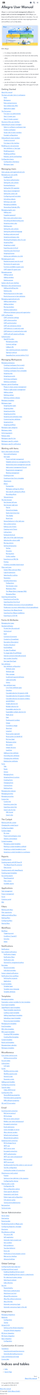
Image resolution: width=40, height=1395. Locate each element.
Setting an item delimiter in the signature (16, 1178)
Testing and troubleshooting (12, 1202)
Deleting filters (5, 918)
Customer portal (6, 899)
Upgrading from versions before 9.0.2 (17, 355)
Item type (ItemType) (10, 661)
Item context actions (10, 524)
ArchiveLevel (7, 631)
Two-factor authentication (11, 180)
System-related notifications (9, 973)
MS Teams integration (8, 1336)
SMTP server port (9, 1162)
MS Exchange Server (10, 1143)
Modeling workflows (9, 154)
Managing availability (10, 204)
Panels (5, 769)
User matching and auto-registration (17, 350)
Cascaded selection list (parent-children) (18, 696)
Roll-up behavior (9, 1245)
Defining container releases (12, 398)
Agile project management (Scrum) (16, 467)
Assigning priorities (9, 411)
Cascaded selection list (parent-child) (17, 693)
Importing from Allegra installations (14, 613)
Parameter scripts (9, 1079)
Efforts (6, 484)
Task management (6, 891)
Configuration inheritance (11, 161)
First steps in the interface (11, 143)
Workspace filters (11, 588)
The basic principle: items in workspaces (13, 95)
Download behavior (9, 185)
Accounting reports (7, 875)
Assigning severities (10, 414)
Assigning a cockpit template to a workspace (17, 852)
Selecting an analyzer (10, 1280)
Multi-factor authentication (12, 1290)
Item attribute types (10, 685)
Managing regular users (8, 210)
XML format (9, 812)
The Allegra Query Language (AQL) (16, 591)
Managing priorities (7, 793)
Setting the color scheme (11, 182)
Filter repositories (6, 912)
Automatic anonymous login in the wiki (15, 1307)
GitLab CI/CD (5, 1325)
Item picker (9, 745)
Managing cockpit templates (12, 844)
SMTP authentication (10, 1154)
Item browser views (11, 586)
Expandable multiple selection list (16, 712)
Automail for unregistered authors (14, 962)
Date (7, 717)
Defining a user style (10, 202)
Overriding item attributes (11, 755)
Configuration (8, 1320)
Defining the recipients (10, 978)
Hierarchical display (12, 510)
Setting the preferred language (13, 231)
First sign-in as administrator (12, 113)
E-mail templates (6, 984)
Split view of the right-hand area (13, 537)
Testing (6, 1322)
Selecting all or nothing (10, 575)
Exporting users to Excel (11, 248)
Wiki (2, 902)
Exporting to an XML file (11, 559)
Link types (7, 1066)
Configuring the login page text (10, 1266)
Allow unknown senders (10, 1132)
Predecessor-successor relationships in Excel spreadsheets (21, 607)
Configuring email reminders (12, 196)
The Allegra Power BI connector (13, 865)
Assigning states (8, 408)
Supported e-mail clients (11, 1194)
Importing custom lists (10, 807)
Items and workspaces (10, 454)
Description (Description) (11, 642)
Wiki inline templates (7, 1029)
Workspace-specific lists (8, 438)
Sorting (8, 548)
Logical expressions (9, 572)
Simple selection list (12, 703)
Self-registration (8, 1237)
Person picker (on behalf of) (14, 736)
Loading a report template (11, 1012)
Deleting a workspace (10, 381)
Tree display (9, 515)
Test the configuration (10, 1167)
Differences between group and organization (17, 312)
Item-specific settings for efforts (15, 491)
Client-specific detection (11, 1191)
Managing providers (12, 341)
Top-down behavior (9, 1248)
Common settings (11, 344)
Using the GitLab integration (12, 1330)
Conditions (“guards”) (10, 936)
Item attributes (5, 664)
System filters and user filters (12, 570)
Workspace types (9, 164)
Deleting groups (8, 280)
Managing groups (6, 272)
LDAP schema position (10, 320)
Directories (4, 1229)
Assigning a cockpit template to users (15, 849)
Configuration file (9, 1186)
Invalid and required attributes (15, 677)
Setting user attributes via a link (13, 256)
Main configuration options (12, 1189)
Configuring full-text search (9, 1269)
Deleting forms (8, 788)
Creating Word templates (11, 1037)
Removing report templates (12, 1021)
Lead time (9, 750)
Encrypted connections (10, 1124)
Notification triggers (10, 954)
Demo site (7, 1251)
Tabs (5, 766)
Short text (9, 728)
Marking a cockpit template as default (15, 846)
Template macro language (11, 989)
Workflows (4, 931)
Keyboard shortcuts (9, 535)
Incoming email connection (9, 1111)
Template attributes (9, 991)
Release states (5, 436)
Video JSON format (9, 1090)
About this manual (6, 92)
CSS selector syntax (9, 1200)
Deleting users (8, 226)
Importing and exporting (8, 597)
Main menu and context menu (13, 218)
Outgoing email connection (9, 1140)
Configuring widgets (7, 828)
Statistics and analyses (10, 838)
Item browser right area (11, 505)
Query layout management (12, 191)
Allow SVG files (8, 1301)
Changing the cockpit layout (9, 825)
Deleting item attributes (11, 761)
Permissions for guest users (12, 264)
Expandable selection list (13, 709)
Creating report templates (9, 873)
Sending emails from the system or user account (18, 1165)
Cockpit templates (6, 841)
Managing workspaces (8, 363)
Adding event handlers (8, 1082)
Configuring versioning (8, 1084)
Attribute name (10, 669)
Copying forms (8, 785)
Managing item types (7, 623)
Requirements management (14, 470)
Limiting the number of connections (14, 1170)
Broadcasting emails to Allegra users (12, 1224)
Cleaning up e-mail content (9, 1173)
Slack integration (6, 1338)
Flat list (8, 507)
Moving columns (8, 543)
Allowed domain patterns (11, 1138)
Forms (3, 764)
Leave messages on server (11, 1129)
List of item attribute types (14, 687)
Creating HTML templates (11, 1034)
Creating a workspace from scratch (14, 365)
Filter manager (10, 674)
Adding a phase (8, 392)
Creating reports (6, 859)
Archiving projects (6, 433)
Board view (9, 518)
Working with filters (7, 909)
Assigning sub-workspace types (13, 416)
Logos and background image (10, 1356)
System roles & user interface (10, 283)
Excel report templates (8, 1005)
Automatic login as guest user (12, 1240)
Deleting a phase (9, 395)
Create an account (9, 140)
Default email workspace (11, 1135)
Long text (9, 731)
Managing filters (11, 594)
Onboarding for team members (10, 138)
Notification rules (9, 960)
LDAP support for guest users (12, 269)
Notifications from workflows (10, 976)
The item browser (6, 500)
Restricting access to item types (13, 293)
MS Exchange (8, 1116)
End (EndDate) (8, 647)
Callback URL (10, 347)
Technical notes (6, 1208)
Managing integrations (8, 1314)
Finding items (10, 583)
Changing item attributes (11, 758)
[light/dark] (30, 2)
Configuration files (7, 1092)
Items (5, 97)
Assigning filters (8, 242)
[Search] (34, 2)
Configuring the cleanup (11, 1181)
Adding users (7, 212)
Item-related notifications (9, 952)
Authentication (5, 336)
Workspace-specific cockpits (9, 441)
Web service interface (10, 1256)
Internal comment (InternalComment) (15, 656)
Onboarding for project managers (11, 124)
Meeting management (12, 473)
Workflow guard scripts (10, 1074)
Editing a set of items (10, 526)
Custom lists (5, 799)
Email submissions (9, 1127)
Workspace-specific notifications (11, 444)
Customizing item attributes (12, 419)
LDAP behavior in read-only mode (14, 328)
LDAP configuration (7, 315)
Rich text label (10, 739)
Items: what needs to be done (10, 451)
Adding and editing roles (11, 288)
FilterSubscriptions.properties (12, 1097)
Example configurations (11, 135)
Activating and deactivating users (14, 220)
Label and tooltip (11, 680)
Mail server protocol (10, 1113)
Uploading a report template (12, 1018)
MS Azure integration (7, 1333)
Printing (6, 562)
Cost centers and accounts (9, 1055)
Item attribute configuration (12, 666)
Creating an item (9, 475)
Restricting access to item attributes (14, 296)
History (8, 682)
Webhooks (4, 1317)
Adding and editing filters (9, 915)
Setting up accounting (10, 1058)
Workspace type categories (9, 427)
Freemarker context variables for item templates (15, 1002)
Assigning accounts (9, 376)
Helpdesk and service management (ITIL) (18, 462)
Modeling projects (9, 151)
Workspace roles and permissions (11, 285)
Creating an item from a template (14, 478)
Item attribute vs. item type (12, 148)
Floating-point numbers (13, 720)
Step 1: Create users (10, 116)
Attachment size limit (10, 1293)
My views (6, 833)
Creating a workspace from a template (15, 370)
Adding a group (8, 274)
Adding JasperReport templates (13, 1015)
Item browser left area (10, 502)
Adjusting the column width (12, 540)
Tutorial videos (5, 1087)
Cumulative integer (11, 725)
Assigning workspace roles (11, 237)
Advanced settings (9, 1259)
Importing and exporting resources (14, 1351)
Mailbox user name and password (14, 1121)
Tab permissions (8, 497)
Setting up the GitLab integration (14, 1328)
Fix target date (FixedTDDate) (12, 653)
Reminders (4, 965)
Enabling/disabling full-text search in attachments (19, 1274)
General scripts (8, 1076)
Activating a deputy (9, 199)
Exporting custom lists (10, 804)
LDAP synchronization (10, 323)
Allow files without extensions (12, 1299)
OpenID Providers (9, 339)
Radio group (9, 714)
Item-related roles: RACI (11, 105)
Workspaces (7, 100)
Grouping (9, 551)
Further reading (10, 556)
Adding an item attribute (11, 753)
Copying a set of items (10, 529)
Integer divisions (11, 747)
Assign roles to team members (13, 132)
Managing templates (7, 999)
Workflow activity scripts (11, 1071)
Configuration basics (7, 159)
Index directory (8, 1283)
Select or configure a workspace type (15, 127)
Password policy (8, 1288)
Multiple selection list (12, 706)
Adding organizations (10, 301)
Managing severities (7, 796)
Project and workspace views (12, 836)
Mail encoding (8, 1159)
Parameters (7, 578)
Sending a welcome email (11, 234)
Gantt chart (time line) (12, 513)
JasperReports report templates (10, 1007)
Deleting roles (8, 291)
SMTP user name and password (13, 1156)
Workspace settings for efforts (15, 489)
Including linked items (10, 580)
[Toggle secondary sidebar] (37, 2)
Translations (5, 1348)
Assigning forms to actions (11, 777)
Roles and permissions (10, 103)
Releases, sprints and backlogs (13, 156)
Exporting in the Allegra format (13, 610)
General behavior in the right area (14, 521)
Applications (7, 981)
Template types (8, 986)
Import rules (9, 815)
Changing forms (8, 783)
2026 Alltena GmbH (14, 1391)
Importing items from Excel (12, 602)
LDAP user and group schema (12, 326)
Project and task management (15, 459)
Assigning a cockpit (9, 245)
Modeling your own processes (10, 146)
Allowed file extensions (10, 1296)
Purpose (6, 1175)
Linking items (8, 532)
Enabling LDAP (8, 177)
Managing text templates (8, 1023)
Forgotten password (9, 215)
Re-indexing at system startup (13, 1277)
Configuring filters (6, 920)
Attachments (7, 481)
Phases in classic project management (15, 387)
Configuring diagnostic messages (11, 1226)
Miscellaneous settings (8, 1232)
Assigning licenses (9, 253)
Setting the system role (10, 193)
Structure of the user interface (10, 122)
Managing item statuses (8, 791)
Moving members (9, 307)
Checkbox (9, 690)
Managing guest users (8, 259)
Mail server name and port (11, 1118)
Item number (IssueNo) (10, 658)
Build (5, 634)
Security (3, 1285)
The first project (6, 111)
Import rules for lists (9, 810)
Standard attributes (7, 626)
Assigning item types (10, 405)
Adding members (9, 277)
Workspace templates (7, 400)
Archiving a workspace (10, 379)
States (5, 941)
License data (5, 1359)
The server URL (8, 1234)
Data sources (7, 867)
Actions (6, 772)
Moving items (10, 553)
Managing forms (8, 774)
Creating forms (8, 780)
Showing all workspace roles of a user (15, 239)
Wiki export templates (8, 1032)
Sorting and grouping (10, 546)
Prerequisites (10, 486)
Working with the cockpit (8, 822)
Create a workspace (10, 130)
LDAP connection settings (11, 317)
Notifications (5, 949)
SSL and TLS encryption (8, 1103)
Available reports (9, 883)
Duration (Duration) (9, 645)
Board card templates (7, 1042)
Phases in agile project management (14, 389)
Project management (7, 894)
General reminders (9, 967)
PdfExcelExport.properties (11, 1100)
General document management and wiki (18, 464)
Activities (6, 939)
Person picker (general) (13, 734)
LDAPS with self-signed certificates (14, 334)
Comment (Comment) (10, 636)
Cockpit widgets (6, 830)
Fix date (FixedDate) (10, 650)
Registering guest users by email (13, 261)
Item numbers (8, 1242)
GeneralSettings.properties (12, 1095)
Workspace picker (11, 742)
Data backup (5, 1218)
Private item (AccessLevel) (12, 628)
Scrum (3, 896)
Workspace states (6, 430)
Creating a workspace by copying (13, 368)
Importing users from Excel (12, 250)
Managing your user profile (9, 175)
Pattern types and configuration (13, 1197)
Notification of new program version (14, 1253)
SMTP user (7, 1146)
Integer (8, 723)
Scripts (3, 1068)
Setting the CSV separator (11, 188)
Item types (7, 456)
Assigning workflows (10, 425)
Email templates (6, 1026)
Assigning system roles (10, 223)
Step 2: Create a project (11, 119)
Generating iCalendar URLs (12, 207)
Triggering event (9, 933)
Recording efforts (11, 494)
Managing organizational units (10, 299)
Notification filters (9, 957)
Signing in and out (11, 352)
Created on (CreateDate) (11, 639)
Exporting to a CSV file (10, 615)
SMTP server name (9, 1148)
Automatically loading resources (13, 1354)
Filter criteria (7, 881)
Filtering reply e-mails (7, 1184)
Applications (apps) (9, 108)
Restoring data (5, 1221)
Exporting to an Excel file (11, 599)
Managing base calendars (9, 1045)
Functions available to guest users (14, 267)
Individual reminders (10, 970)
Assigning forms (8, 422)
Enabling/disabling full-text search (14, 1272)
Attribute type (10, 671)
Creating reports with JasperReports (12, 870)
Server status (5, 1215)
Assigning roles (8, 373)
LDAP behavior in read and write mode (15, 331)
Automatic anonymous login (12, 1304)
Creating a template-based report (14, 564)
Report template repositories (12, 1010)
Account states (5, 1060)
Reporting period (9, 878)
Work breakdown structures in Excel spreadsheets (18, 604)
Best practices (5, 1205)
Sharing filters (5, 923)
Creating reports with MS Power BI (11, 862)
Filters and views (6, 567)
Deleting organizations (10, 309)
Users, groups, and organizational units (13, 172)
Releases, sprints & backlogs (9, 384)
